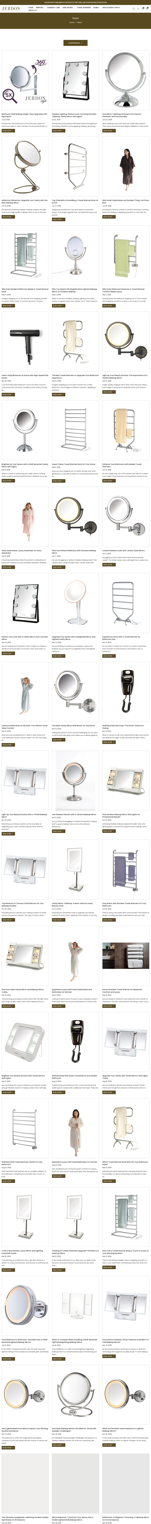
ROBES (96, 7)
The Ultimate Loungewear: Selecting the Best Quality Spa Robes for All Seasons (25, 1518)
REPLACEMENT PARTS (111, 7)
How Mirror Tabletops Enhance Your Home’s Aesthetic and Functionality (121, 115)
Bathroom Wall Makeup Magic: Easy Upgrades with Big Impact (24, 115)
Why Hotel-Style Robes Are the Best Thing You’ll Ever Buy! (125, 201)
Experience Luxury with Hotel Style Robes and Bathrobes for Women (72, 990)
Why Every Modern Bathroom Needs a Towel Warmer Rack (25, 290)
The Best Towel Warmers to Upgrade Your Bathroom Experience (75, 376)
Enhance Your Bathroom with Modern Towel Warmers (121, 465)
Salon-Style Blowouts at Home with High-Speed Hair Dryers (25, 376)
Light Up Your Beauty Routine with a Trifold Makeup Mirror (24, 815)
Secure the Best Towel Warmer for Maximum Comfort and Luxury (122, 990)
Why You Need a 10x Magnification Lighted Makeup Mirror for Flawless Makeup (74, 290)
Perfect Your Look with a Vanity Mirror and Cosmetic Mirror (25, 638)
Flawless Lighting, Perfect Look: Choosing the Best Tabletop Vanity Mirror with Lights (74, 115)
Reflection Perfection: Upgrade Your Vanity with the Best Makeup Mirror (24, 201)
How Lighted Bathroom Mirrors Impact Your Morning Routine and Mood (25, 1429)
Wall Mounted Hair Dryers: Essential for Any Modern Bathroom (74, 1076)
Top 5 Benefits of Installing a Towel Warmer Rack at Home (75, 201)
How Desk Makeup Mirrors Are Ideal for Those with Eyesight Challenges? (74, 1429)
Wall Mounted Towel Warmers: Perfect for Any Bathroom (22, 1163)
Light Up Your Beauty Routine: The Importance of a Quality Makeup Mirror (124, 376)
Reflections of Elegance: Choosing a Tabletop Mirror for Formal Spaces (125, 1518)
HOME (31, 7)
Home (71, 22)
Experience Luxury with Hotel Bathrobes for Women (74, 1162)
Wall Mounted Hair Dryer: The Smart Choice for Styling (123, 726)
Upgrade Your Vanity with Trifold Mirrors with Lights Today (125, 1076)
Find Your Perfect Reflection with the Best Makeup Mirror (74, 551)
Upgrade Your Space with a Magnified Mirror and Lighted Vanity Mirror (73, 638)
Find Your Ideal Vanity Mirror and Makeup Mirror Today (23, 990)
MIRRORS (39, 7)
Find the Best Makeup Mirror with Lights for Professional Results (121, 815)
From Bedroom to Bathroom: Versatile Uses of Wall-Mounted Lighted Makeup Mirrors (25, 1340)
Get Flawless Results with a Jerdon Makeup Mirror (74, 814)
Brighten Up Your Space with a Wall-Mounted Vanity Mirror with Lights (25, 465)
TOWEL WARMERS (84, 7)
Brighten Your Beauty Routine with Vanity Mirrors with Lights (23, 1076)
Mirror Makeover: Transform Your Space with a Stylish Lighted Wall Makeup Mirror (72, 1518)
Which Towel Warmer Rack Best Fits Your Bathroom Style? (125, 1163)
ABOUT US (33, 10)
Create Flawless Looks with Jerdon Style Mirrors (123, 550)
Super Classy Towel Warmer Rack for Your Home (73, 464)
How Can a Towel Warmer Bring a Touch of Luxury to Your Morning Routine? (125, 1252)
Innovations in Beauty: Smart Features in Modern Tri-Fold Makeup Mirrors (125, 1340)
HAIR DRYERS (68, 7)
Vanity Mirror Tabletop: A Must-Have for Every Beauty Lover (72, 904)
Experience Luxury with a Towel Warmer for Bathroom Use (121, 638)
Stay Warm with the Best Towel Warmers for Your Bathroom (124, 904)
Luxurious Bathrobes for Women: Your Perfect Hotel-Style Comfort (25, 726)
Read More (7, 131)
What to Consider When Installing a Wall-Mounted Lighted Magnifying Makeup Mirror (74, 1340)
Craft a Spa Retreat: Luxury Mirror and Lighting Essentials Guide (22, 1252)
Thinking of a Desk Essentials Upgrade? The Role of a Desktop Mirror (75, 1252)
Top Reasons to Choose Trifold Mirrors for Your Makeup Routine (23, 904)
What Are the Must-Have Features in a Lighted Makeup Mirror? (122, 1429)
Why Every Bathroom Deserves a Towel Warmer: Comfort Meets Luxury (123, 290)
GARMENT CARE (53, 7)
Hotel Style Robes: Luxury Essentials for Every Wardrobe (21, 551)
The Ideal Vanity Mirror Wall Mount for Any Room (73, 725)
